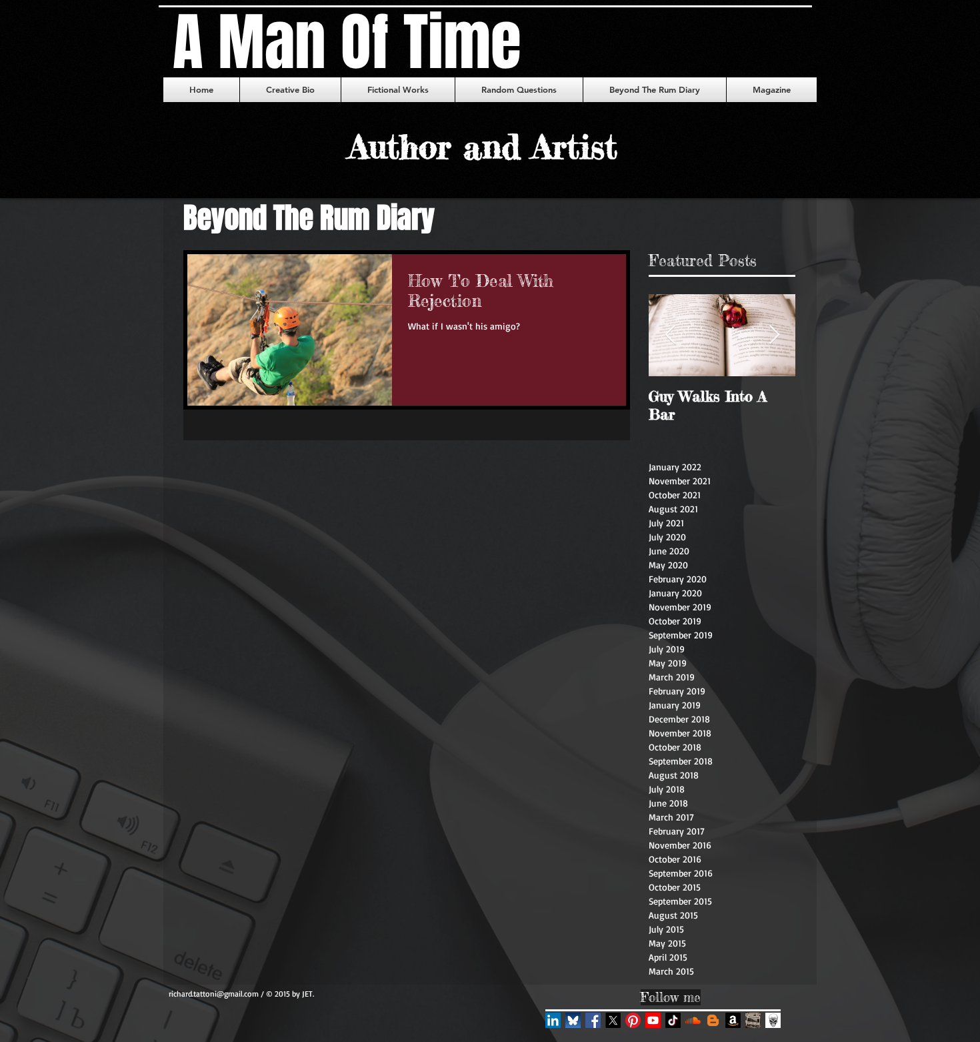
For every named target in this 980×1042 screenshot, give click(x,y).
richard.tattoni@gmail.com (214, 994)
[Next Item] (774, 336)
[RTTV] (653, 1020)
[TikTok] (673, 1020)
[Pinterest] (633, 1020)
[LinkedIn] (553, 1020)
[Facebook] (593, 1020)
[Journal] (773, 1020)
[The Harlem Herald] (753, 1020)
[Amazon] (733, 1020)
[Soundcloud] (693, 1020)
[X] (613, 1020)
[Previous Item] (670, 336)
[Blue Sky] (573, 1020)
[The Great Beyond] (713, 1020)
